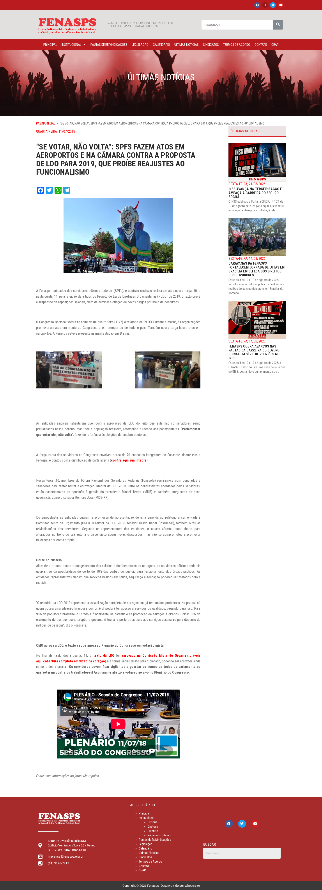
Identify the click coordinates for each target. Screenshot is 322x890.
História (152, 822)
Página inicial (45, 123)
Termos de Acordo (236, 45)
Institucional (71, 45)
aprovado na (132, 655)
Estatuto (153, 831)
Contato (261, 45)
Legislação (140, 45)
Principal (50, 45)
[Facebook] (257, 5)
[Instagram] (265, 5)
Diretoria (153, 826)
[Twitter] (273, 5)
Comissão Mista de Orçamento (166, 655)
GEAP (275, 45)
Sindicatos (211, 45)
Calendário (161, 45)
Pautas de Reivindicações (108, 45)
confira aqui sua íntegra (129, 460)
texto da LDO (103, 655)
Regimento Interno (159, 835)
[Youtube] (281, 5)
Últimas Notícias (186, 45)
